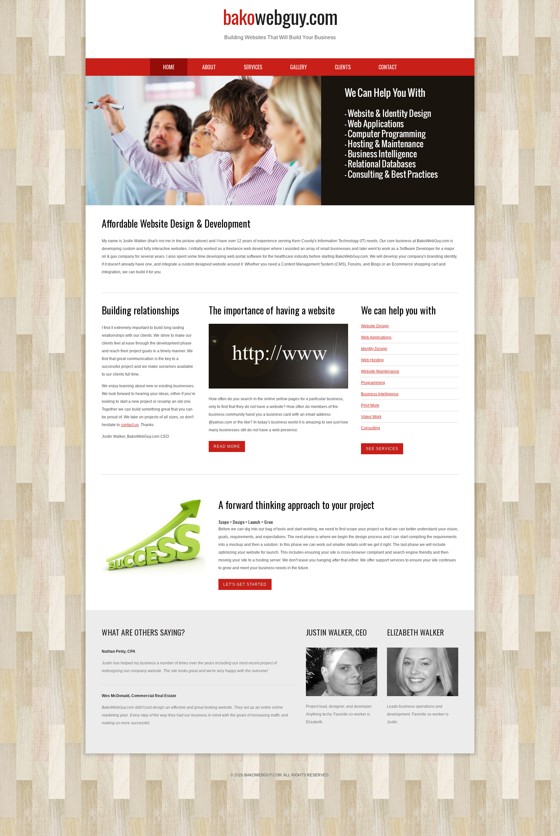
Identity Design (374, 348)
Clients (343, 67)
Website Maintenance (380, 371)
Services (253, 67)
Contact (388, 67)
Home (168, 67)
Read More (227, 446)
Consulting (370, 428)
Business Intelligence (380, 394)
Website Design (375, 326)
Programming (373, 382)
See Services (382, 448)
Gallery (298, 67)
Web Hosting (372, 360)
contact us (130, 425)
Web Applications (376, 337)
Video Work (371, 416)
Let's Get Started (245, 584)
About (209, 67)
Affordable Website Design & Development (176, 223)
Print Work (370, 405)
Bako (280, 16)
